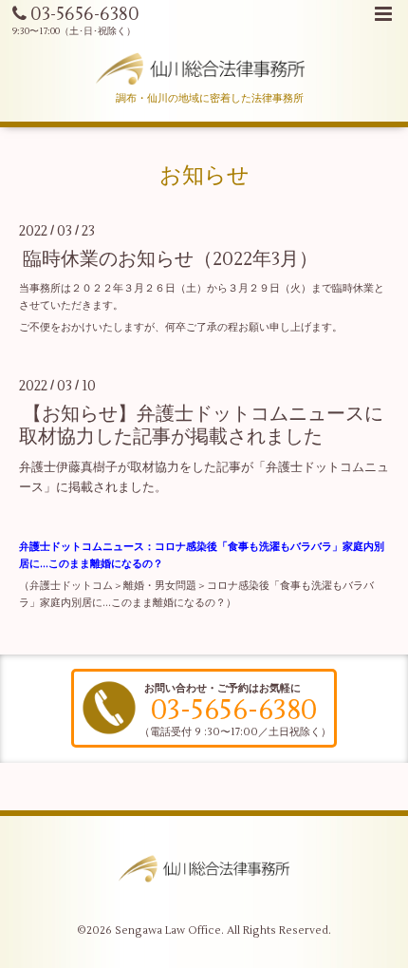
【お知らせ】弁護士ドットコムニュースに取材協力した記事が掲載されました (201, 424)
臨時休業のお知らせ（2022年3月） (170, 259)
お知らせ (204, 175)
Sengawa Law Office (168, 930)
